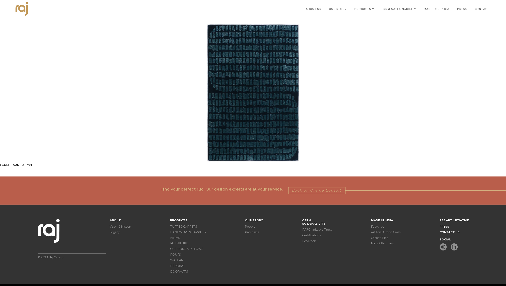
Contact (482, 8)
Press (462, 8)
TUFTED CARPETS (183, 226)
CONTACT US (450, 232)
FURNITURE (179, 243)
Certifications (311, 235)
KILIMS (175, 237)
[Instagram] (443, 246)
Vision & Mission (120, 226)
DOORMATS (179, 271)
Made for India (436, 8)
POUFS (175, 254)
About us (313, 8)
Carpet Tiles (379, 237)
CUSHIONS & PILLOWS (186, 249)
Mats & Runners (382, 243)
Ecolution (309, 241)
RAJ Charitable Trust (317, 229)
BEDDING (177, 265)
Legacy (115, 232)
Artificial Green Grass (385, 232)
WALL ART (177, 260)
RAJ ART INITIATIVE (454, 220)
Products (362, 8)
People (250, 226)
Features (377, 226)
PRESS (444, 226)
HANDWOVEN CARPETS (188, 232)
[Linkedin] (454, 246)
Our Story (337, 8)
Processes (252, 232)
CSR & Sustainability (398, 8)
